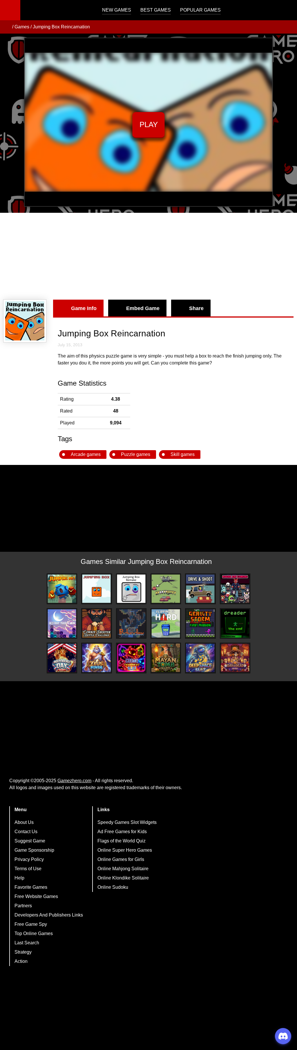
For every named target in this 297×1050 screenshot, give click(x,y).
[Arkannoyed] (166, 589)
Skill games (183, 454)
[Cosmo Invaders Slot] (131, 658)
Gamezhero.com (74, 780)
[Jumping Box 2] (62, 589)
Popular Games (200, 10)
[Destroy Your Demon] (62, 623)
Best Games (155, 10)
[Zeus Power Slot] (96, 658)
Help (19, 877)
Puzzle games (135, 454)
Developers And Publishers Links (49, 914)
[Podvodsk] (131, 623)
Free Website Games (36, 896)
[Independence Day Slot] (62, 658)
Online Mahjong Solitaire (122, 868)
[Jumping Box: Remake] (131, 589)
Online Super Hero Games (124, 850)
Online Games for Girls (120, 859)
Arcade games (86, 454)
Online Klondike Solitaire (123, 877)
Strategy (23, 952)
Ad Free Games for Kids (122, 831)
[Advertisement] (148, 256)
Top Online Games (34, 933)
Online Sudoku (112, 887)
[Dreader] (235, 623)
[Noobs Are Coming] (235, 589)
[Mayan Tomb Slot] (166, 658)
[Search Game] (287, 11)
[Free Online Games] (6, 27)
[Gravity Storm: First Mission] (200, 623)
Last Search (27, 942)
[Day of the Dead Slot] (235, 658)
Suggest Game (30, 840)
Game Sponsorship (34, 850)
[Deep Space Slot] (200, 658)
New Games (116, 10)
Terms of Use (28, 868)
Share (196, 308)
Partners (23, 905)
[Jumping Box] (96, 589)
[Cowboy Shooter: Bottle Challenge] (96, 623)
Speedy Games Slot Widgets (127, 822)
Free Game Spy (31, 924)
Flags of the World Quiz (121, 840)
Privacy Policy (29, 859)
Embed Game (143, 308)
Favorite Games (31, 887)
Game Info (84, 308)
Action (21, 961)
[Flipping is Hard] (166, 623)
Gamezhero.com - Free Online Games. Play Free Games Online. (56, 10)
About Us (24, 822)
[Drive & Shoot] (200, 589)
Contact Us (26, 831)
